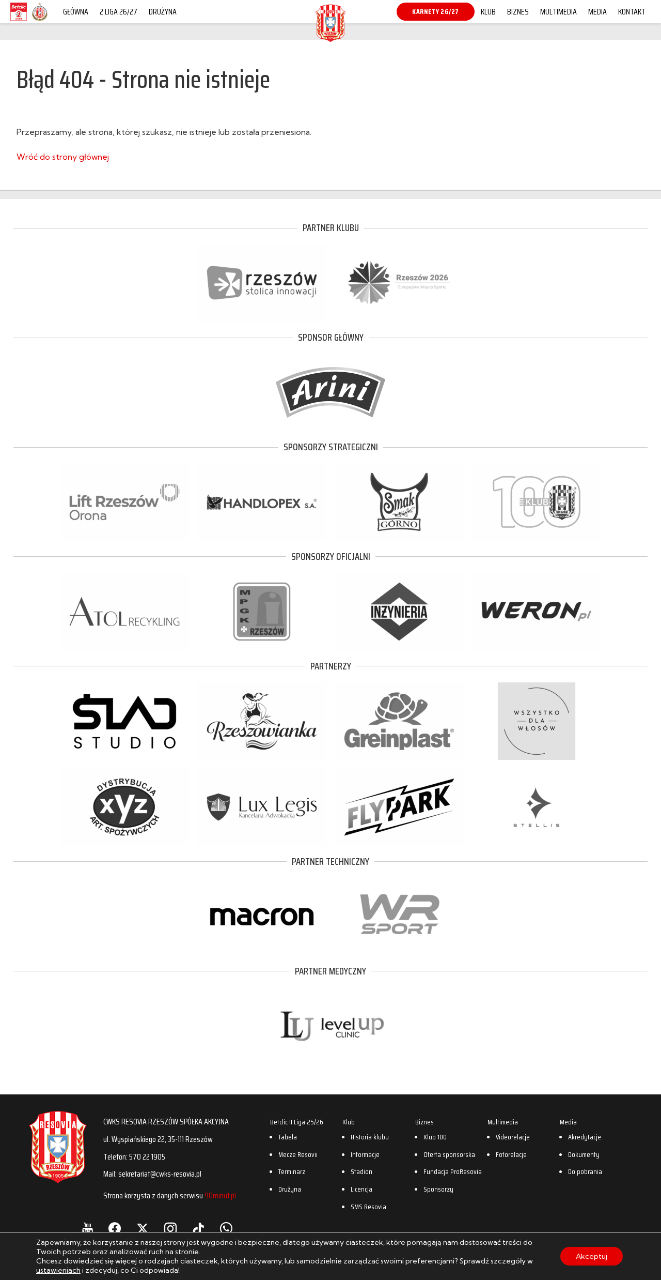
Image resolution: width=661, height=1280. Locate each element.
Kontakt (632, 11)
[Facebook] (114, 1229)
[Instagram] (170, 1229)
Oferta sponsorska (449, 1154)
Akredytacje (584, 1136)
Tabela (287, 1136)
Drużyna (163, 11)
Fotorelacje (511, 1154)
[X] (142, 1229)
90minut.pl (220, 1195)
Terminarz (291, 1171)
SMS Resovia (368, 1206)
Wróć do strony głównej (63, 156)
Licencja (361, 1189)
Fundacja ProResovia (452, 1171)
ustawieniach (58, 1270)
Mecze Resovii (298, 1154)
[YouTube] (87, 1229)
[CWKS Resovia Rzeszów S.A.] (330, 38)
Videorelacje (513, 1136)
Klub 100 (435, 1136)
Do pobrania (585, 1171)
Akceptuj (591, 1256)
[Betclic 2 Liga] (18, 20)
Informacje (365, 1154)
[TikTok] (198, 1229)
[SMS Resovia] (40, 20)
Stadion (361, 1171)
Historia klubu (370, 1136)
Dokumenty (584, 1154)
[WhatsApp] (226, 1229)
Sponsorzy (438, 1189)
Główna (75, 11)
